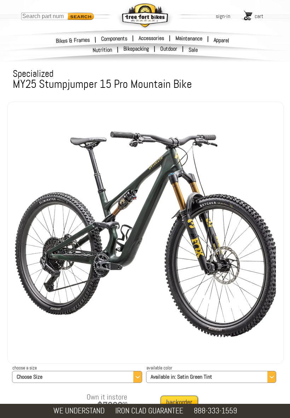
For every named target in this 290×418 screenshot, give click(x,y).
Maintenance (188, 38)
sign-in (223, 16)
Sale (193, 50)
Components (114, 38)
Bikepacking (136, 49)
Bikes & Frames (73, 40)
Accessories (151, 38)
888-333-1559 (215, 411)
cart (259, 16)
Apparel (222, 40)
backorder (179, 402)
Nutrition (102, 50)
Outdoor (168, 49)
